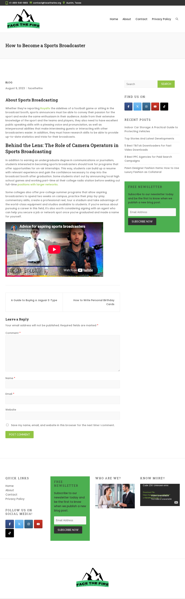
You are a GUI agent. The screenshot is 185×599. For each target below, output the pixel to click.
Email (9, 394)
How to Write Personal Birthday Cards (93, 302)
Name (10, 378)
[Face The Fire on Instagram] (146, 107)
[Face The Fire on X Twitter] (137, 107)
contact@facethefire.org (47, 2)
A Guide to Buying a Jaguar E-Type (34, 300)
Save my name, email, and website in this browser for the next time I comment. (63, 425)
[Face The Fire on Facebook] (128, 107)
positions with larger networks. (38, 184)
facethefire (35, 88)
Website (10, 409)
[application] (160, 495)
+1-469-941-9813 (18, 2)
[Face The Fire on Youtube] (155, 107)
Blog (8, 82)
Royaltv (45, 108)
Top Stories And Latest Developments (149, 138)
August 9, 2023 (15, 88)
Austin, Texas (73, 2)
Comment (13, 333)
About (126, 19)
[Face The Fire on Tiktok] (164, 107)
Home (114, 19)
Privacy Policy (161, 19)
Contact (141, 19)
